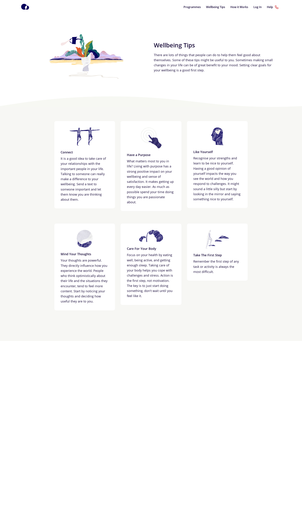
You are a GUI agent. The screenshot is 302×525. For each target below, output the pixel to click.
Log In (257, 7)
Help (270, 7)
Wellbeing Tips (215, 7)
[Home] (25, 7)
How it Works (239, 7)
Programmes (192, 7)
